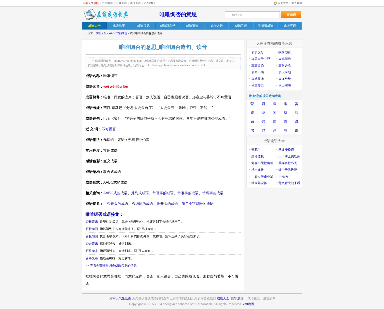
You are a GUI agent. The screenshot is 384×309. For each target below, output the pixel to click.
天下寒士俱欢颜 (289, 156)
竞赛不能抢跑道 (262, 163)
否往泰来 (92, 251)
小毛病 (283, 176)
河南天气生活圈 (120, 298)
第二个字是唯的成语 (198, 204)
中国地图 (107, 3)
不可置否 (109, 129)
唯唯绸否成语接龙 (102, 214)
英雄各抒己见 (287, 163)
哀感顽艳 (284, 59)
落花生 (256, 149)
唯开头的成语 (167, 204)
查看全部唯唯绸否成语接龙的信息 (113, 265)
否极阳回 (92, 236)
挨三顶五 (257, 85)
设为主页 (283, 3)
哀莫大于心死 (260, 59)
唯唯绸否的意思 (178, 14)
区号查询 (121, 3)
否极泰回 (92, 229)
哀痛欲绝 (284, 79)
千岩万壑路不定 (262, 176)
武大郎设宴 (259, 183)
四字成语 (237, 298)
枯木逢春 (257, 169)
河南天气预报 (91, 3)
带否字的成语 (163, 193)
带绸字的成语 (213, 193)
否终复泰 (92, 258)
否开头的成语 (117, 204)
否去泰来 (92, 243)
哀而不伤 (257, 72)
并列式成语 (140, 193)
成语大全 (101, 33)
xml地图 (248, 304)
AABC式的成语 (118, 33)
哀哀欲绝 (257, 65)
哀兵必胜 (284, 65)
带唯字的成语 (188, 193)
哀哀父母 (257, 52)
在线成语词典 (105, 14)
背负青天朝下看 (289, 183)
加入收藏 (296, 3)
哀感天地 (257, 79)
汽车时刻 (149, 3)
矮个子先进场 (287, 169)
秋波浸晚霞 (286, 149)
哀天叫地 (284, 72)
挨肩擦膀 (284, 52)
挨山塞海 (284, 85)
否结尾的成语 (142, 204)
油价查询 (135, 3)
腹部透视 (257, 156)
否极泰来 (92, 221)
